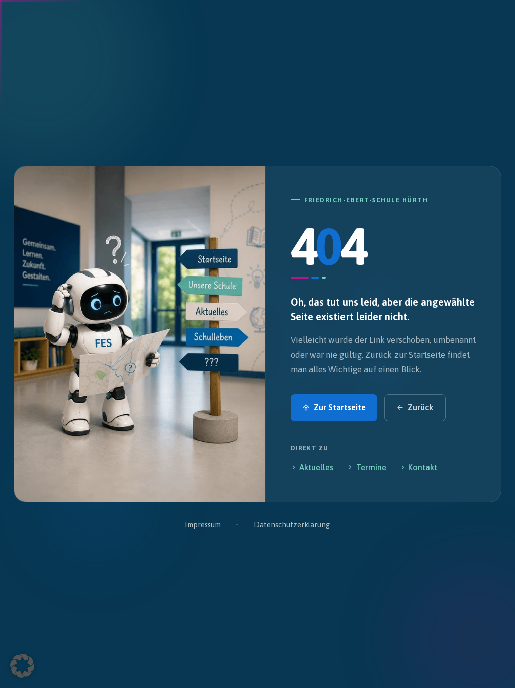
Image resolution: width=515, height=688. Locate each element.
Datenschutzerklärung (292, 524)
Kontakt (422, 467)
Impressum (202, 524)
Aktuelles (316, 467)
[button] (22, 666)
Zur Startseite (340, 407)
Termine (371, 467)
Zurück (420, 407)
